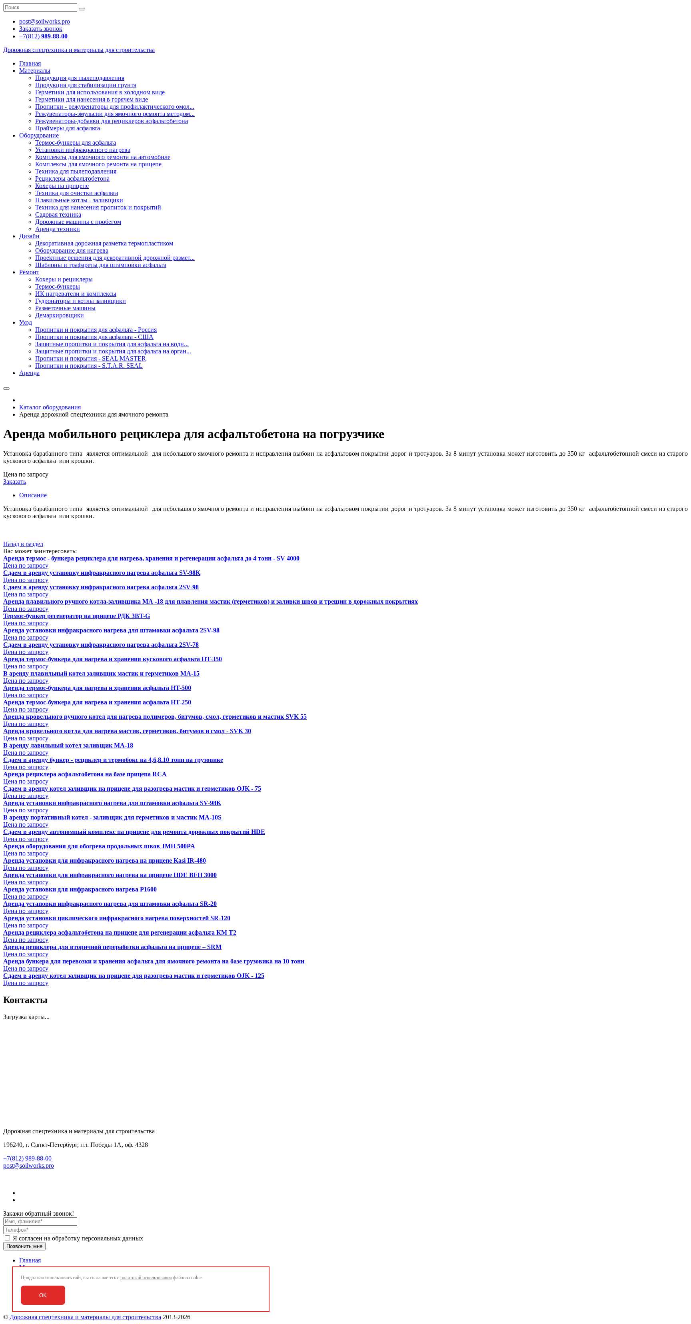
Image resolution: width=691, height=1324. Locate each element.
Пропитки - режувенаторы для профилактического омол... (114, 106)
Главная (30, 63)
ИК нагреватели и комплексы (75, 293)
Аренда (29, 372)
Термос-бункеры (57, 286)
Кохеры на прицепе (62, 185)
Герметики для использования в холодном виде (100, 92)
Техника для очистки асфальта (76, 192)
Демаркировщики (59, 315)
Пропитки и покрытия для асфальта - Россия (96, 329)
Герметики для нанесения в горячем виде (91, 99)
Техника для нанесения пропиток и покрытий (98, 207)
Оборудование (39, 135)
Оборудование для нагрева (71, 250)
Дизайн (29, 236)
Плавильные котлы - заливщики (79, 200)
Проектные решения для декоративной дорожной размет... (115, 257)
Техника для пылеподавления (75, 171)
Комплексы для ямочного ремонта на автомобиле (102, 157)
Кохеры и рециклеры (64, 279)
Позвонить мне (24, 1246)
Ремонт (29, 272)
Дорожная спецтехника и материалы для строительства (85, 1317)
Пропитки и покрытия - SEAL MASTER (90, 358)
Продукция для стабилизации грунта (85, 85)
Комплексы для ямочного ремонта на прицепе (98, 164)
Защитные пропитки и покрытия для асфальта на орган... (113, 351)
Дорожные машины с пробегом (78, 221)
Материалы (34, 70)
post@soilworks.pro (28, 1165)
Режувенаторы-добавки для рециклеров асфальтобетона (111, 121)
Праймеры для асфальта (67, 128)
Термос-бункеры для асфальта (75, 142)
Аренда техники (57, 228)
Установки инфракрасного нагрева (82, 149)
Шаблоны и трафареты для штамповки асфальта (100, 264)
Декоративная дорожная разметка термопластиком (104, 243)
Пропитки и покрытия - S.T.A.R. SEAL (89, 365)
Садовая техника (58, 214)
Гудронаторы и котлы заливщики (80, 300)
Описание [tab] (33, 495)
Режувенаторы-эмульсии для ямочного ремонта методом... (115, 113)
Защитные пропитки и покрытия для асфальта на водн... (112, 344)
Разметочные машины (65, 308)
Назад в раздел (23, 543)
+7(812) (43, 36)
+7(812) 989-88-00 (27, 1158)
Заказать (14, 481)
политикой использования (146, 1277)
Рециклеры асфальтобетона (72, 178)
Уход (25, 322)
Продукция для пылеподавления (79, 77)
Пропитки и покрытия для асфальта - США (94, 336)
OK (43, 1295)
